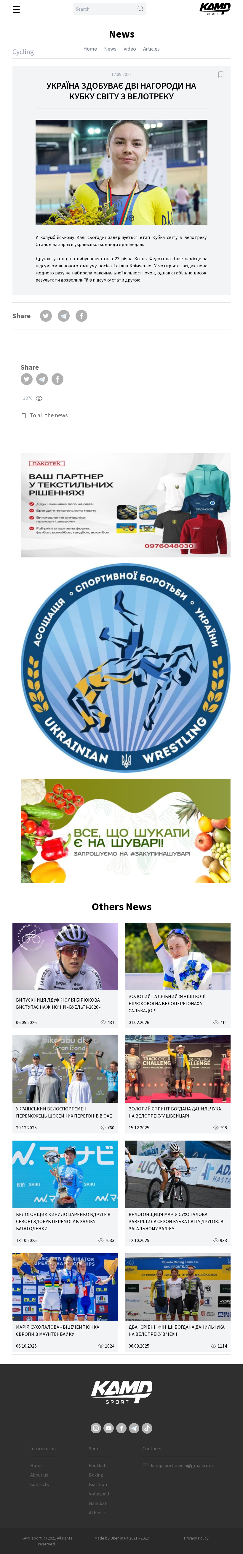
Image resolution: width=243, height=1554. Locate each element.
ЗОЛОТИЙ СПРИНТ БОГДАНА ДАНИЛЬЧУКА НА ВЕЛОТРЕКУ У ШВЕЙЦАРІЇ (175, 1112)
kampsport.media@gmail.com (182, 1465)
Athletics (98, 1513)
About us (39, 1475)
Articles (151, 48)
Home (90, 48)
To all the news (49, 415)
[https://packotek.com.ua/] (126, 505)
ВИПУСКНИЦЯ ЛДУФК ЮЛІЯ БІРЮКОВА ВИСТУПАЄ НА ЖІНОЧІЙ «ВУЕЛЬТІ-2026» (58, 1003)
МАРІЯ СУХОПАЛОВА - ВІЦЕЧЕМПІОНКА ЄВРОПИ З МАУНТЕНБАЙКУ (57, 1330)
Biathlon (98, 1484)
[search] (140, 8)
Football (98, 1465)
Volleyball (99, 1494)
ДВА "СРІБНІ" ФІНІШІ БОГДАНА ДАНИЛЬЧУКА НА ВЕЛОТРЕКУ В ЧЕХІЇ (177, 1330)
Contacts (39, 1484)
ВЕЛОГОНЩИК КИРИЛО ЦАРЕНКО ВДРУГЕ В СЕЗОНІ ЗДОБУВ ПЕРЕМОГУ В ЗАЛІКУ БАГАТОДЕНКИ (63, 1221)
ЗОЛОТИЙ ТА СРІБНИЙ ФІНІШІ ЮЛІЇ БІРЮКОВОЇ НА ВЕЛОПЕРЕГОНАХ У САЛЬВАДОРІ (167, 1003)
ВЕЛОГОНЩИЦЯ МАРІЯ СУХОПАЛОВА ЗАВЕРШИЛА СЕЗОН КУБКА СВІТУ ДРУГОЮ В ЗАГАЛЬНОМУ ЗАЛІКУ (176, 1221)
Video (130, 48)
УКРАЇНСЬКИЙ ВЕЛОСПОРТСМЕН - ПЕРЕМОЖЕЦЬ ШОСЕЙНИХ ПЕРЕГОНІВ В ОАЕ (64, 1112)
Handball (98, 1503)
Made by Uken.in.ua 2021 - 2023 (122, 1538)
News (110, 48)
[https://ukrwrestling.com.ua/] (126, 668)
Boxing (96, 1475)
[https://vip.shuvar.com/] (126, 831)
